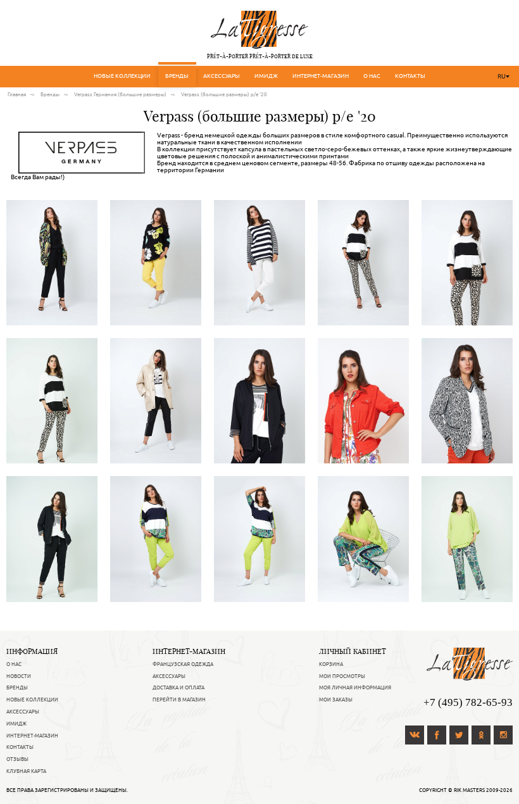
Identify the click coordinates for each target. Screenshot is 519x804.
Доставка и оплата (178, 687)
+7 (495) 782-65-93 (468, 702)
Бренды (177, 76)
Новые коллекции (122, 76)
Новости (18, 676)
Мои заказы (336, 699)
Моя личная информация (355, 687)
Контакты (410, 76)
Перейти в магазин (179, 699)
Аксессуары (221, 76)
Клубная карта (26, 771)
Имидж (266, 76)
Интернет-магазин (320, 76)
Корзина (331, 664)
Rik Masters (469, 790)
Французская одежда (183, 664)
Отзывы (17, 759)
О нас (371, 76)
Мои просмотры (342, 676)
